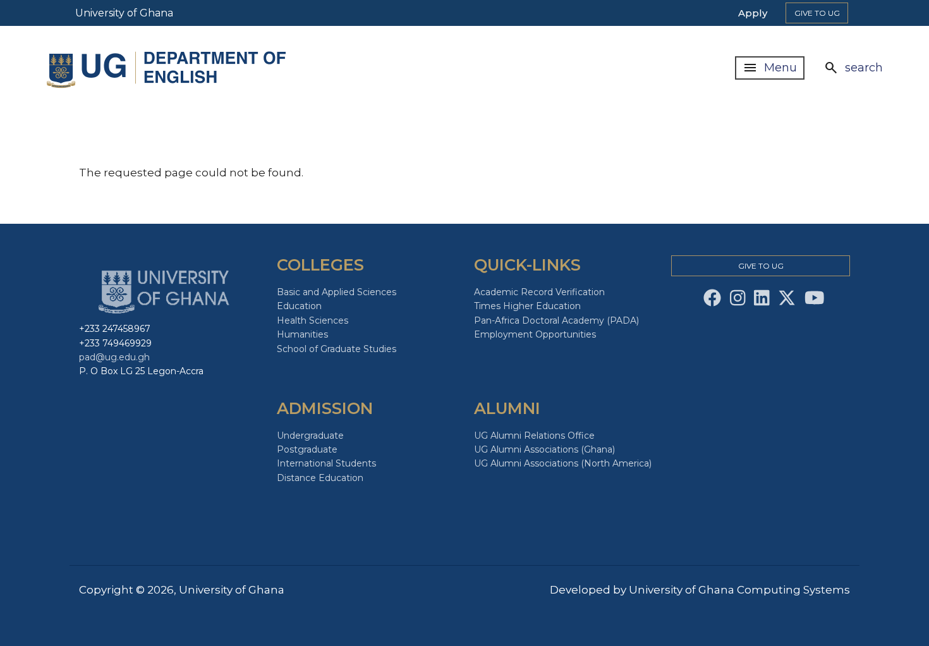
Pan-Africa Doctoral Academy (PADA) (556, 320)
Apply (752, 13)
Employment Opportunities (535, 334)
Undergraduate (310, 435)
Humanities (302, 334)
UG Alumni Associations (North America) (563, 463)
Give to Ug (817, 13)
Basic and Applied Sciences (336, 292)
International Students (326, 463)
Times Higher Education (527, 306)
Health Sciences (312, 320)
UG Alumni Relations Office (534, 435)
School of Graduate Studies (336, 349)
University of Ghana (124, 13)
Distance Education (320, 478)
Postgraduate (307, 449)
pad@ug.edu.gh (114, 357)
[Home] (169, 67)
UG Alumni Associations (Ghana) (544, 449)
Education (299, 306)
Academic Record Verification (539, 292)
